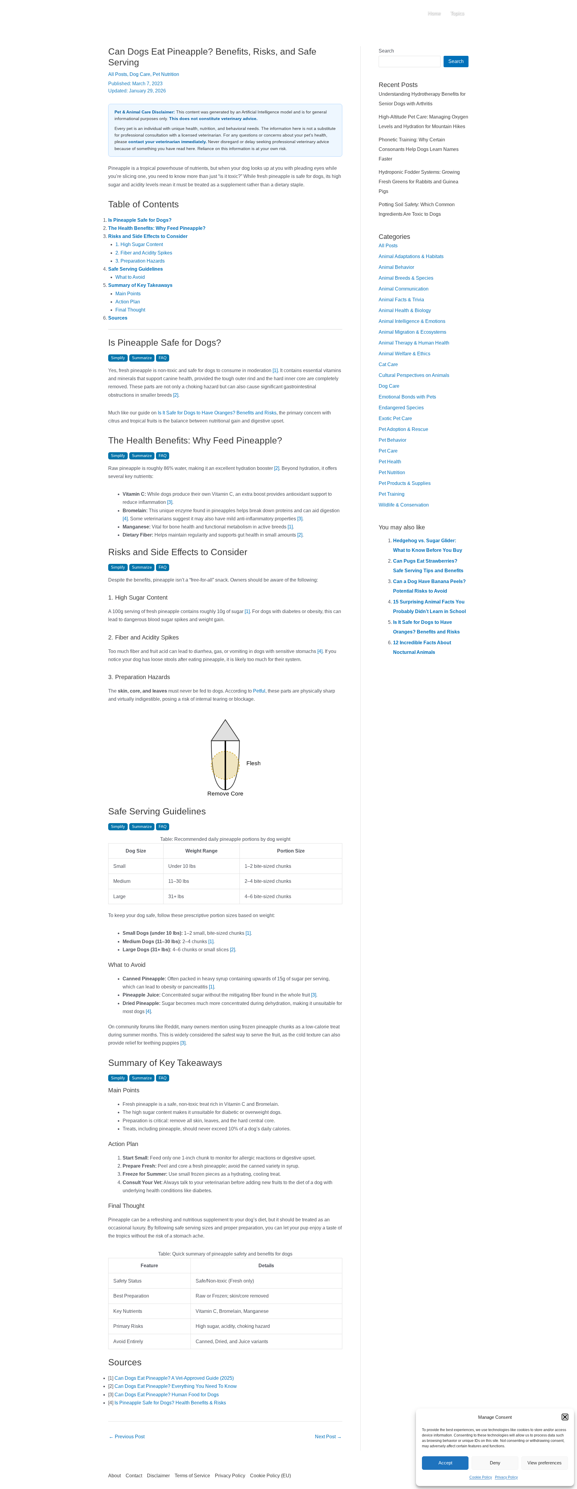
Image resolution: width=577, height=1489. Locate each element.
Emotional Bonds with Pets (407, 396)
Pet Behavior (392, 440)
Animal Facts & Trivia (401, 299)
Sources (117, 317)
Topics (457, 13)
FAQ (162, 358)
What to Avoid (130, 277)
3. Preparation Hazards (140, 260)
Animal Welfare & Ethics (404, 353)
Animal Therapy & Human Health (414, 342)
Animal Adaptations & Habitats (411, 256)
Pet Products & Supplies (405, 483)
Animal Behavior (396, 267)
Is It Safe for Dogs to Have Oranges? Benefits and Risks (217, 412)
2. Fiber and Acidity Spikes (143, 252)
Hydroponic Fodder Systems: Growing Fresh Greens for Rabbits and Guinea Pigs (419, 182)
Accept (445, 1462)
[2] (175, 395)
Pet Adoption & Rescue (403, 429)
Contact (134, 1475)
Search (386, 50)
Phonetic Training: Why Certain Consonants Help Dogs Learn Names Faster (419, 149)
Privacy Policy (506, 1477)
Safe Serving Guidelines (135, 269)
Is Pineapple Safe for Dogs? (140, 220)
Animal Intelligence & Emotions (412, 321)
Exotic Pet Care (395, 418)
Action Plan (127, 301)
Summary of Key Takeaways (140, 285)
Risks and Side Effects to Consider (148, 236)
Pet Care (388, 450)
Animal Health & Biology (405, 310)
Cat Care (388, 364)
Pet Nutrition (166, 74)
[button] (565, 1417)
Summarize (142, 358)
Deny (495, 1462)
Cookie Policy (480, 1477)
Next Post (328, 1436)
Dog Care (140, 74)
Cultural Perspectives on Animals (414, 375)
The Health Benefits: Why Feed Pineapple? (157, 228)
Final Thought (130, 309)
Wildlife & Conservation (404, 504)
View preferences (544, 1462)
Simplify (118, 358)
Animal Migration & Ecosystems (412, 332)
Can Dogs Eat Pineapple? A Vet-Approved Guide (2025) (174, 1378)
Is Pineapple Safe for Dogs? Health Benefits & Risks (170, 1402)
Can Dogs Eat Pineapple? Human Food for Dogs (166, 1394)
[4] (125, 518)
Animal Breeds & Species (406, 278)
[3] (169, 502)
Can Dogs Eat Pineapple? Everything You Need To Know (175, 1386)
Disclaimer (158, 1475)
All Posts (117, 74)
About (114, 1475)
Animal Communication (404, 288)
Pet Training (392, 494)
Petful (259, 690)
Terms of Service (192, 1475)
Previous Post (127, 1436)
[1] (275, 370)
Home (434, 13)
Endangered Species (401, 407)
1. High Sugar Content (139, 244)
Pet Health (390, 461)
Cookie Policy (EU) (270, 1475)
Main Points (128, 293)
